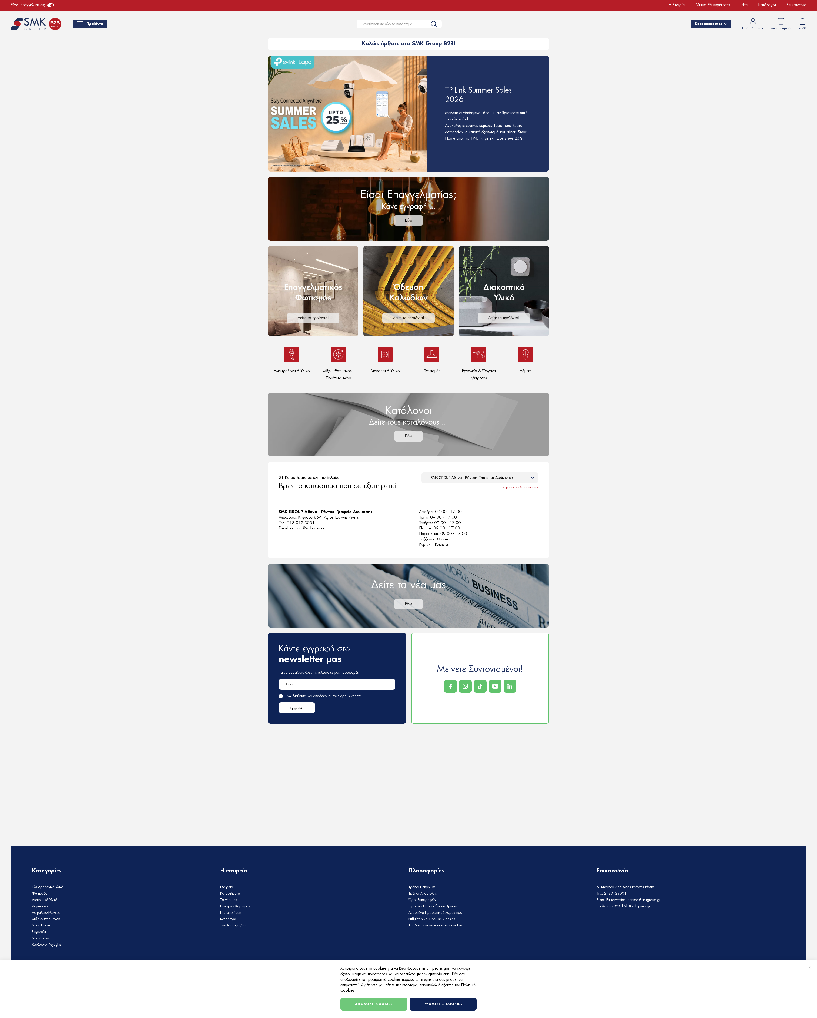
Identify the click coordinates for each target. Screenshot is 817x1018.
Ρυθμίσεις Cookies (443, 1004)
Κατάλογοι (767, 5)
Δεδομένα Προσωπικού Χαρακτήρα (435, 912)
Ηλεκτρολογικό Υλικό (47, 887)
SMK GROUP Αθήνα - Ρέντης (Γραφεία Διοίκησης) (326, 512)
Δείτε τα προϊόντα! (313, 318)
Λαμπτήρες (40, 906)
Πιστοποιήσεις (230, 912)
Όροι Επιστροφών (422, 900)
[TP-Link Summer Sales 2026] (408, 114)
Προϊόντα (94, 24)
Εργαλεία (39, 932)
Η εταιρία (676, 5)
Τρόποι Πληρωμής (422, 887)
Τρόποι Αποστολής (422, 893)
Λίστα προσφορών (781, 28)
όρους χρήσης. (351, 696)
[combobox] (399, 24)
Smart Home (41, 925)
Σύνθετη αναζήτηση (234, 925)
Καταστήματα (230, 893)
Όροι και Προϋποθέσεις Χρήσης (432, 906)
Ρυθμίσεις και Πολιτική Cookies (431, 919)
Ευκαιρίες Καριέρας (235, 906)
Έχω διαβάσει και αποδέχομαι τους (324, 696)
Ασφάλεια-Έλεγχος (46, 912)
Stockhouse (40, 938)
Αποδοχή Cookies (374, 1004)
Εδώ (408, 220)
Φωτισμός (39, 893)
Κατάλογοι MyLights (46, 944)
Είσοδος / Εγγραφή (753, 28)
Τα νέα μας (228, 900)
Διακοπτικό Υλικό (44, 900)
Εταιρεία (226, 887)
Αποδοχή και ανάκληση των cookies (435, 925)
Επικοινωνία (796, 5)
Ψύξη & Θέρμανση (46, 919)
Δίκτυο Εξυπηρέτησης (712, 5)
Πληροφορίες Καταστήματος (519, 487)
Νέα (744, 5)
